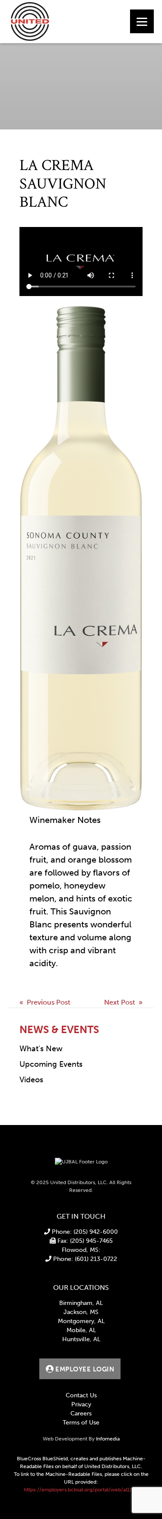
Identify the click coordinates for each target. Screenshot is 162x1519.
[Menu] (142, 21)
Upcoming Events (51, 1064)
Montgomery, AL (81, 1321)
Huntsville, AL (81, 1339)
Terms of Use (81, 1422)
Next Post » (123, 1002)
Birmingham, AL (81, 1303)
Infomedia (108, 1439)
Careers (81, 1413)
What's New (41, 1048)
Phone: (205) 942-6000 (84, 1231)
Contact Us (81, 1395)
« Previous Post (44, 1002)
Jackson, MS (81, 1312)
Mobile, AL (81, 1330)
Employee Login (84, 1369)
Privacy (81, 1404)
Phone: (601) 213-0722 (84, 1259)
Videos (31, 1079)
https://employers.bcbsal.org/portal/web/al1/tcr (81, 1490)
